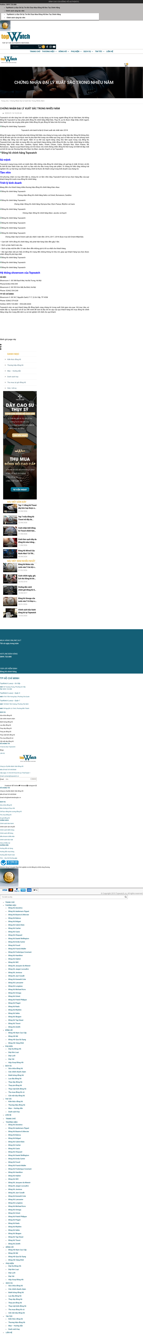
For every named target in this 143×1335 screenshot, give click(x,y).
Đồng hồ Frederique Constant (20, 952)
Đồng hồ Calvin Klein (16, 925)
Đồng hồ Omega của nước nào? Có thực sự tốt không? (27, 601)
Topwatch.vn (121, 893)
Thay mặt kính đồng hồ (7, 735)
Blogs (2, 750)
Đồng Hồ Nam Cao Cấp (17, 1033)
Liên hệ (109, 51)
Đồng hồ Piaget (14, 1003)
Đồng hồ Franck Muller (17, 949)
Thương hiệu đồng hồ (15, 365)
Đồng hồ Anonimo (15, 908)
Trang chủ (35, 51)
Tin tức (98, 51)
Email (2, 779)
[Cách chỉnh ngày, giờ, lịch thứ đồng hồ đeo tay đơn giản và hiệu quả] (10, 579)
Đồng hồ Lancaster (15, 983)
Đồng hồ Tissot (14, 1023)
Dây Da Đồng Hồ (14, 1049)
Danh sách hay (12, 377)
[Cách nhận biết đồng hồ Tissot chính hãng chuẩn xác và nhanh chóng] (10, 531)
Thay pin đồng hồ (5, 731)
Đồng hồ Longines (15, 986)
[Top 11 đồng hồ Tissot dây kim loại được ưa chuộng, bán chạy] (10, 508)
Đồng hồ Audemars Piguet (18, 911)
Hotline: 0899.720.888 (8, 5)
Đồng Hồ (63, 51)
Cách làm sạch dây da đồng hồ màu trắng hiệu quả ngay (27, 542)
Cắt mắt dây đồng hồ (7, 741)
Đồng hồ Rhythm (14, 1010)
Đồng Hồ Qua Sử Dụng (17, 1039)
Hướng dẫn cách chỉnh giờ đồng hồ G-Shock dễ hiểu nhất (26, 590)
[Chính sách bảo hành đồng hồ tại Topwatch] (10, 613)
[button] (44, 345)
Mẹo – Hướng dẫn (14, 371)
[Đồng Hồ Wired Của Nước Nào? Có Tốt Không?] (10, 553)
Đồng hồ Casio (14, 932)
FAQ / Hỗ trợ (11, 388)
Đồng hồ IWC (13, 962)
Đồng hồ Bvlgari (14, 921)
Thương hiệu (48, 51)
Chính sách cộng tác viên (15, 11)
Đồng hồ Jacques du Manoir (19, 966)
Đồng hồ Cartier (14, 928)
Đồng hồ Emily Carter (16, 942)
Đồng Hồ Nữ (13, 1036)
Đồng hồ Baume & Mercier (18, 915)
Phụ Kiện (75, 51)
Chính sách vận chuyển (7, 827)
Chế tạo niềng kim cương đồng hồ (11, 811)
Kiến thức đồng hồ (14, 359)
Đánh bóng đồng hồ (6, 722)
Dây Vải (11, 1059)
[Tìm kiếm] (35, 47)
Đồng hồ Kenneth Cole (17, 979)
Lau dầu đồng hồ (5, 725)
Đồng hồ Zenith (14, 1027)
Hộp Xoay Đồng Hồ (15, 1062)
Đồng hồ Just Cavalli (16, 976)
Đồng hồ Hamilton (15, 955)
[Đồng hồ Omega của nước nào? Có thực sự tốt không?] (10, 601)
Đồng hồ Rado (14, 1006)
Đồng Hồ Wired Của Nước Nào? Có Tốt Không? (26, 553)
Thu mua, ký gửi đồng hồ (16, 382)
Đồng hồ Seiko (14, 1013)
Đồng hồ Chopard (15, 935)
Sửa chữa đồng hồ (6, 715)
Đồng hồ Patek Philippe (17, 1000)
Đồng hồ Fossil (14, 945)
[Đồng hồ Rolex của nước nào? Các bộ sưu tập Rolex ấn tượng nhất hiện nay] (10, 567)
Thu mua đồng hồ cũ (6, 738)
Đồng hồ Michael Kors (17, 989)
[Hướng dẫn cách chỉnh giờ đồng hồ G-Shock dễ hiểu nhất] (10, 590)
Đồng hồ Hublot (14, 959)
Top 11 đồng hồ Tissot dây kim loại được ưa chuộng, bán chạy (27, 508)
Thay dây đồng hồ (6, 728)
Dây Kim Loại (13, 1052)
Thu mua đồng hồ (5, 815)
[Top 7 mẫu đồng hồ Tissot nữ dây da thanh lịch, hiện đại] (10, 519)
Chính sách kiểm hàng (7, 830)
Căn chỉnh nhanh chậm (7, 718)
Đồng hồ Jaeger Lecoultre (18, 969)
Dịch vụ (87, 51)
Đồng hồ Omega (14, 993)
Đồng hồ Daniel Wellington (18, 938)
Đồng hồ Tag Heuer (15, 1020)
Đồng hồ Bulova (14, 918)
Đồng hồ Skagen (14, 1017)
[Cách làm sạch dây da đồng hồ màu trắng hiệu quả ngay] (10, 542)
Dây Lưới (11, 1056)
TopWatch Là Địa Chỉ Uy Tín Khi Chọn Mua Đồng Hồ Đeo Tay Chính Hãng (33, 8)
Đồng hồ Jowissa (15, 972)
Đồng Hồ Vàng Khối (16, 1043)
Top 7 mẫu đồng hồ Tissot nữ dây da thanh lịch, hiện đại (26, 519)
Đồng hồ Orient (14, 996)
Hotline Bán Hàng (9, 654)
